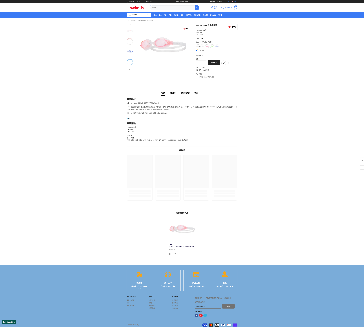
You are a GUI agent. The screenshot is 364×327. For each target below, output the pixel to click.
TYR (170, 244)
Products (133, 20)
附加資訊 (173, 93)
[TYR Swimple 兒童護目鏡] (182, 230)
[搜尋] (174, 7)
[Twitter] (205, 315)
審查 (196, 93)
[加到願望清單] (223, 63)
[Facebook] (196, 315)
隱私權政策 (201, 302)
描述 (163, 93)
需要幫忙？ (220, 1)
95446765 (137, 1)
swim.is (141, 325)
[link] (140, 193)
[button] (129, 24)
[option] (163, 47)
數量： (198, 59)
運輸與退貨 (185, 93)
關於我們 (212, 1)
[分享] (227, 63)
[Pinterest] (201, 315)
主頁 (128, 20)
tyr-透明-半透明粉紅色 (169, 254)
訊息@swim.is (148, 1)
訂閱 (228, 306)
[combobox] (172, 7)
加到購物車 (214, 62)
